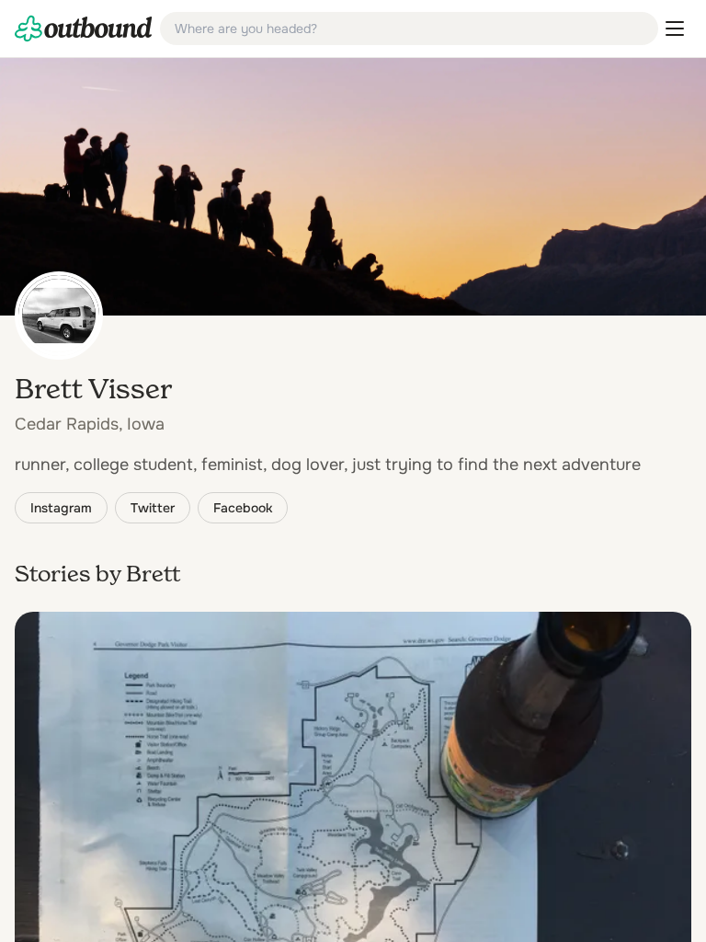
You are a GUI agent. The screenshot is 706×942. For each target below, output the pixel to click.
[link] (84, 28)
